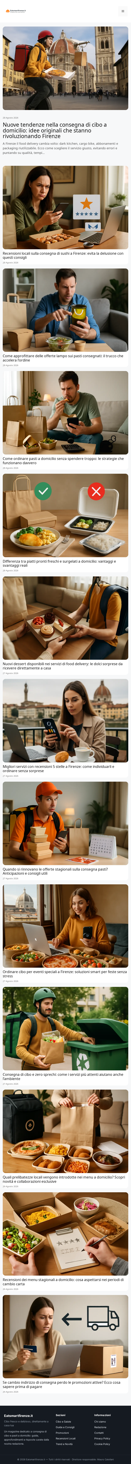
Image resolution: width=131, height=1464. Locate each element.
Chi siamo (100, 1421)
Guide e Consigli (65, 1427)
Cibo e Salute (63, 1421)
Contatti (99, 1432)
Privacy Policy (102, 1438)
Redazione (100, 1427)
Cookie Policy (102, 1444)
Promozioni (62, 1432)
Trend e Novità (64, 1444)
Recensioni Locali (65, 1438)
